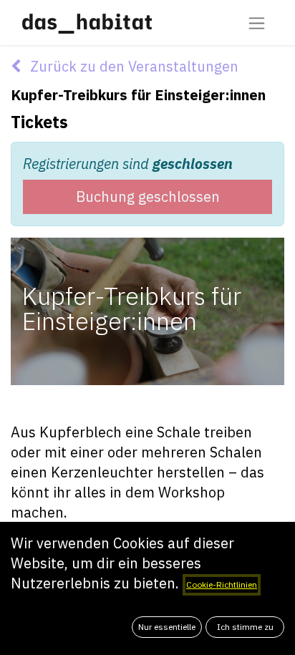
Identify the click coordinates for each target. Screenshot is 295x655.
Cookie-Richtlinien (221, 584)
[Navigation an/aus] (257, 22)
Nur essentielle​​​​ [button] (166, 626)
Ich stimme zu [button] (245, 626)
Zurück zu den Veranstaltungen (132, 66)
